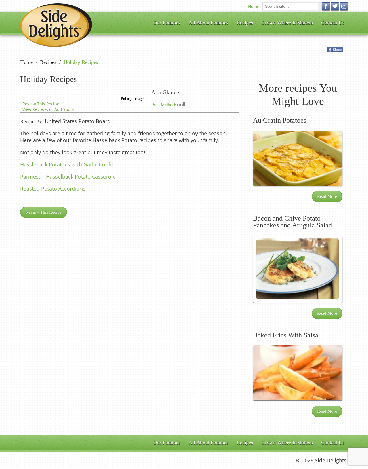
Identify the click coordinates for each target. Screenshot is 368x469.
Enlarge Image (132, 98)
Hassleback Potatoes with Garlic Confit (66, 164)
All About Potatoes (208, 23)
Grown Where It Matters (287, 23)
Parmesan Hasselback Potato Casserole (68, 176)
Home (253, 6)
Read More (327, 196)
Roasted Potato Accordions (52, 188)
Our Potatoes (166, 23)
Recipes (245, 23)
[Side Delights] (56, 25)
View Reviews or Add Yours (48, 109)
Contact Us (332, 23)
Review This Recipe (40, 104)
